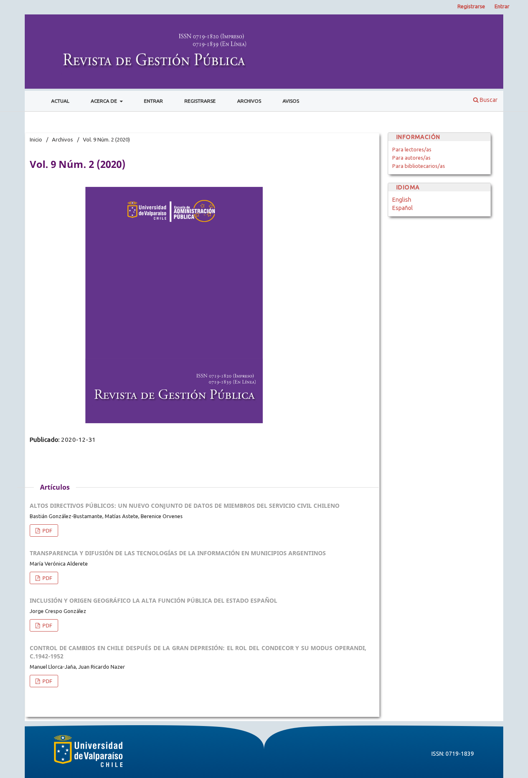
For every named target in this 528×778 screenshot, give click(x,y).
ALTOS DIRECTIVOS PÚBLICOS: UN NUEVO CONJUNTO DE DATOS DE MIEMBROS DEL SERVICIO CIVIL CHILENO (184, 505)
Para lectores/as (411, 149)
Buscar (487, 100)
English (401, 199)
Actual (60, 101)
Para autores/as (411, 157)
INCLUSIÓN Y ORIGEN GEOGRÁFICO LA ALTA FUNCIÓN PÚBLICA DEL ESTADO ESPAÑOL (153, 600)
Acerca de (104, 101)
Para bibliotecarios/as (418, 166)
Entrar (153, 101)
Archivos (249, 101)
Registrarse (200, 101)
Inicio (36, 139)
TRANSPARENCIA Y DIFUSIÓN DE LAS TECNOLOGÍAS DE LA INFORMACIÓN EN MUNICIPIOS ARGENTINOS (178, 553)
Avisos (291, 101)
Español (402, 208)
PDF (46, 530)
